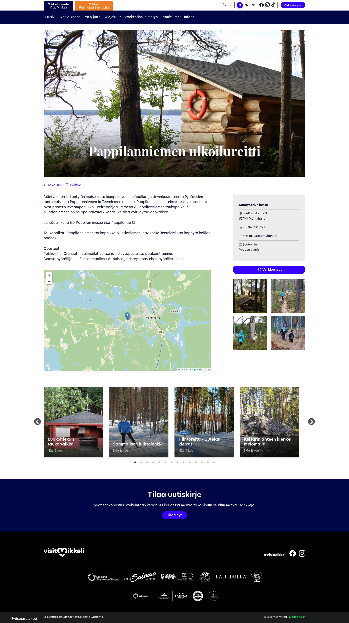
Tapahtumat (171, 17)
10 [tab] (190, 461)
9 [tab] (184, 461)
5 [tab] (159, 461)
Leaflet (184, 369)
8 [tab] (178, 461)
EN (246, 5)
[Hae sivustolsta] (224, 4)
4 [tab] (153, 461)
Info (187, 17)
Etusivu (51, 17)
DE (253, 5)
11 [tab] (196, 461)
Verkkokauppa (293, 5)
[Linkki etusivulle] (64, 552)
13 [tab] (208, 461)
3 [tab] (147, 461)
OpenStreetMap (201, 369)
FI (240, 5)
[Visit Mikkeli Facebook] (261, 5)
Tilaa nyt (174, 515)
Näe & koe (68, 17)
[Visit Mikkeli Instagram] (267, 5)
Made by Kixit (297, 617)
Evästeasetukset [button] (24, 619)
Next (311, 422)
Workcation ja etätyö (141, 17)
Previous (38, 422)
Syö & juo (91, 17)
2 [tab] (141, 461)
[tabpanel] (73, 422)
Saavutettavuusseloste (76, 617)
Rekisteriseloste (53, 617)
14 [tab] (214, 461)
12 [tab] (202, 461)
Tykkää (75, 185)
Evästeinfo (96, 617)
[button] (127, 316)
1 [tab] (135, 461)
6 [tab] (165, 461)
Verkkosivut (272, 269)
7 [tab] (171, 461)
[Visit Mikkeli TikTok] (273, 5)
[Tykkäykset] (229, 4)
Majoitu (111, 17)
